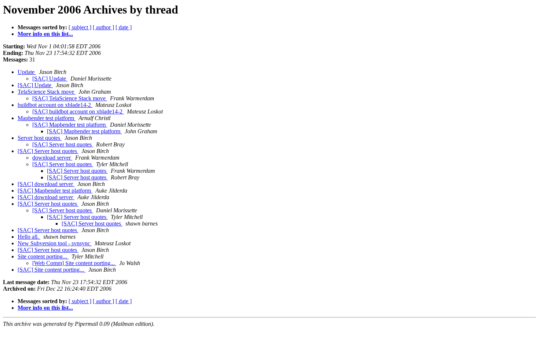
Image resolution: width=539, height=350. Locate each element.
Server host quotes (40, 138)
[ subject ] (80, 27)
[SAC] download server (46, 184)
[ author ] (103, 27)
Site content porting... (43, 256)
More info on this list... (45, 34)
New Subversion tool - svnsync (55, 243)
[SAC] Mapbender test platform (69, 125)
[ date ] (123, 27)
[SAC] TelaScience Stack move (69, 98)
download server (52, 157)
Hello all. (29, 237)
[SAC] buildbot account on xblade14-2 (78, 111)
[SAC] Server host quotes (62, 144)
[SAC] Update (49, 78)
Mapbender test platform (47, 118)
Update (27, 72)
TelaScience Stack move (47, 92)
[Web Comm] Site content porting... (74, 263)
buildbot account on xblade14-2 (55, 105)
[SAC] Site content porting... (51, 270)
